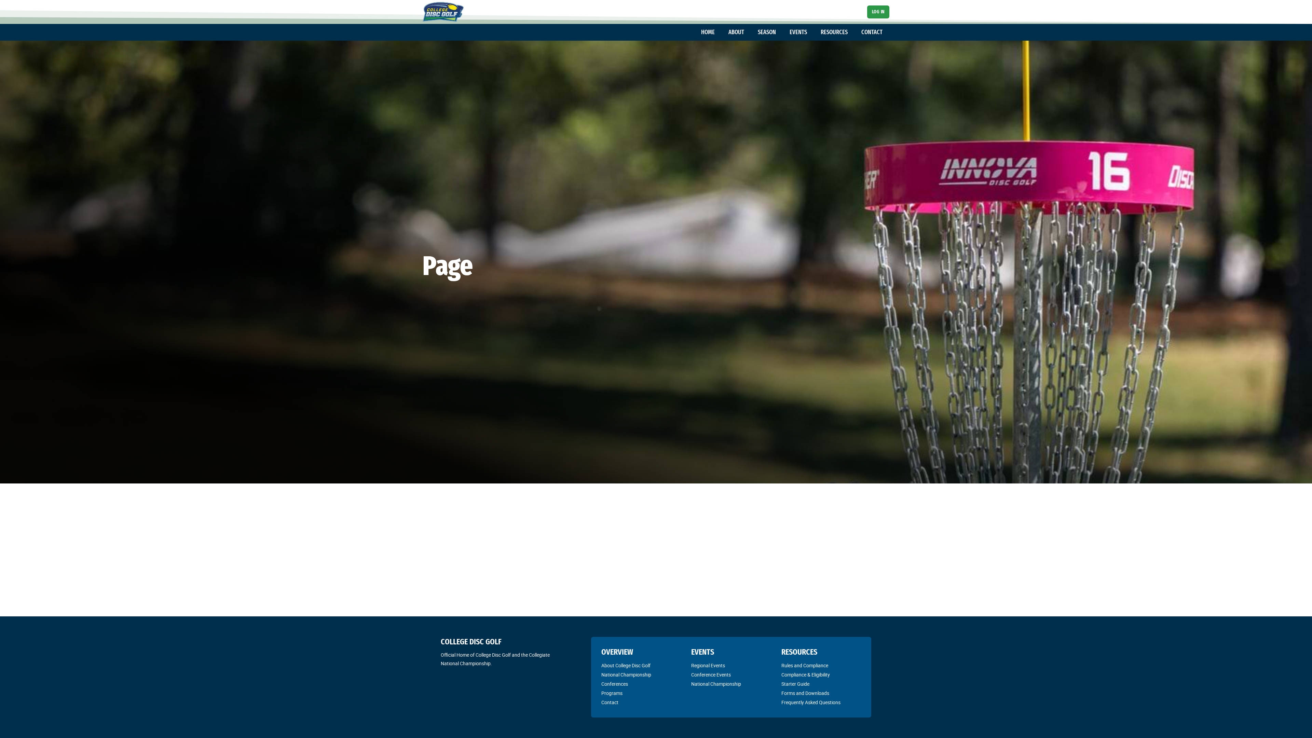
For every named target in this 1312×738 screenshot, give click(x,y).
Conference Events (711, 675)
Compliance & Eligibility (805, 675)
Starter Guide (795, 684)
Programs (612, 693)
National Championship (626, 675)
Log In (878, 12)
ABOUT (736, 32)
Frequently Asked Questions (810, 702)
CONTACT (872, 32)
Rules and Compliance (804, 665)
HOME (708, 32)
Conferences (614, 684)
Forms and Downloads (805, 693)
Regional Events (708, 665)
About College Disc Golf (626, 665)
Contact (609, 702)
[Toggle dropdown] (718, 32)
